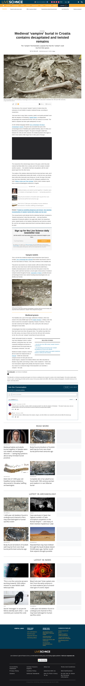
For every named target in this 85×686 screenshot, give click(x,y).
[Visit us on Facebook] (47, 2)
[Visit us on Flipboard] (56, 2)
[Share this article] (13, 104)
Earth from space (31, 633)
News (54, 51)
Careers (12, 673)
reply (13, 409)
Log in (71, 387)
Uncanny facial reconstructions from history (47, 644)
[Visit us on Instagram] (52, 2)
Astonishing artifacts (32, 637)
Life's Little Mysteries (32, 631)
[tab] (13, 400)
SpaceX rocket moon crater (16, 9)
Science (28, 5)
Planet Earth (35, 5)
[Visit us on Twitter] (49, 2)
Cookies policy (31, 671)
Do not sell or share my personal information (68, 675)
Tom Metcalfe (34, 51)
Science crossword (77, 9)
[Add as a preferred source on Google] (42, 660)
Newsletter (49, 104)
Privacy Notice (16, 245)
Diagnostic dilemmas (32, 635)
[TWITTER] (8, 374)
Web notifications (67, 671)
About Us (47, 667)
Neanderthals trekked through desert (49, 9)
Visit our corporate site (67, 655)
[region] (42, 402)
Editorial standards (33, 673)
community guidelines (20, 390)
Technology (48, 5)
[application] (32, 148)
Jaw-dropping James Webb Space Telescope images (48, 633)
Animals (8, 5)
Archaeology (15, 5)
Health (22, 5)
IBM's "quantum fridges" (32, 9)
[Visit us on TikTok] (58, 2)
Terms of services (29, 244)
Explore (55, 5)
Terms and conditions (68, 667)
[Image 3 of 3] (48, 292)
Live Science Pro (65, 9)
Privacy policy (14, 671)
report (74, 409)
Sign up (75, 387)
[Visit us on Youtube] (54, 2)
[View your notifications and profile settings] (78, 2)
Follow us (42, 104)
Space (41, 5)
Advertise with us (50, 671)
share (70, 409)
